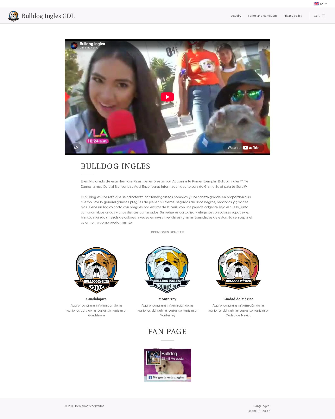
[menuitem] (237, 16)
